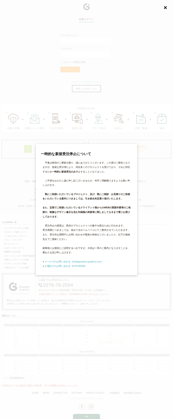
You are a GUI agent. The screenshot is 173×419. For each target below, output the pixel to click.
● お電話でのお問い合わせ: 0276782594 (64, 266)
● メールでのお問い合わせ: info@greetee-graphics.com (72, 261)
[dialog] (86, 209)
